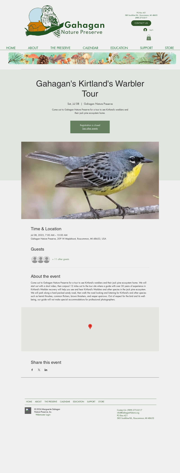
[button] (148, 37)
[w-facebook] (28, 410)
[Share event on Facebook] (32, 370)
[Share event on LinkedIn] (46, 370)
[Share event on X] (39, 370)
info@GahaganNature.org (128, 412)
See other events (90, 128)
